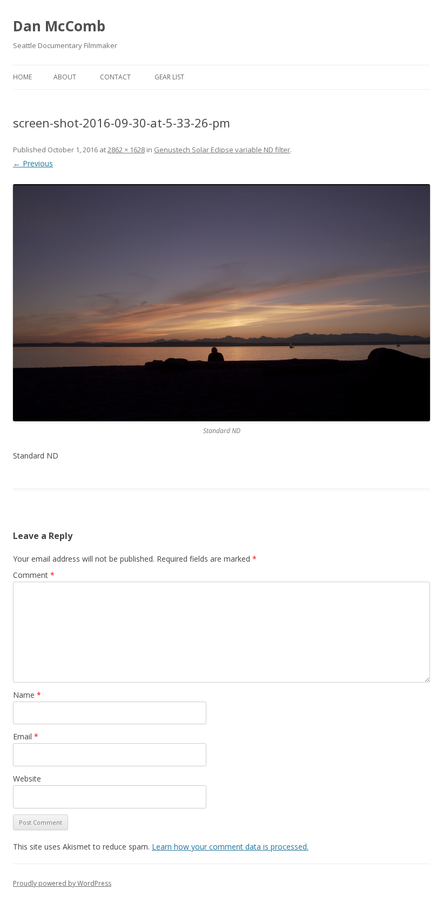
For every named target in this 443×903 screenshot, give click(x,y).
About (64, 77)
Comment (34, 575)
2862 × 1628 (126, 149)
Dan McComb (59, 26)
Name (27, 695)
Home (22, 77)
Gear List (169, 77)
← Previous (33, 163)
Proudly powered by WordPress (62, 883)
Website (27, 778)
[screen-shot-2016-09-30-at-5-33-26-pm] (221, 302)
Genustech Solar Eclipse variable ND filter (222, 149)
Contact (115, 77)
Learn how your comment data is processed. (230, 846)
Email (25, 736)
